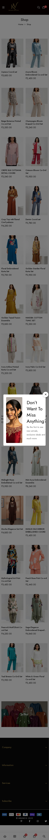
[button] (45, 394)
